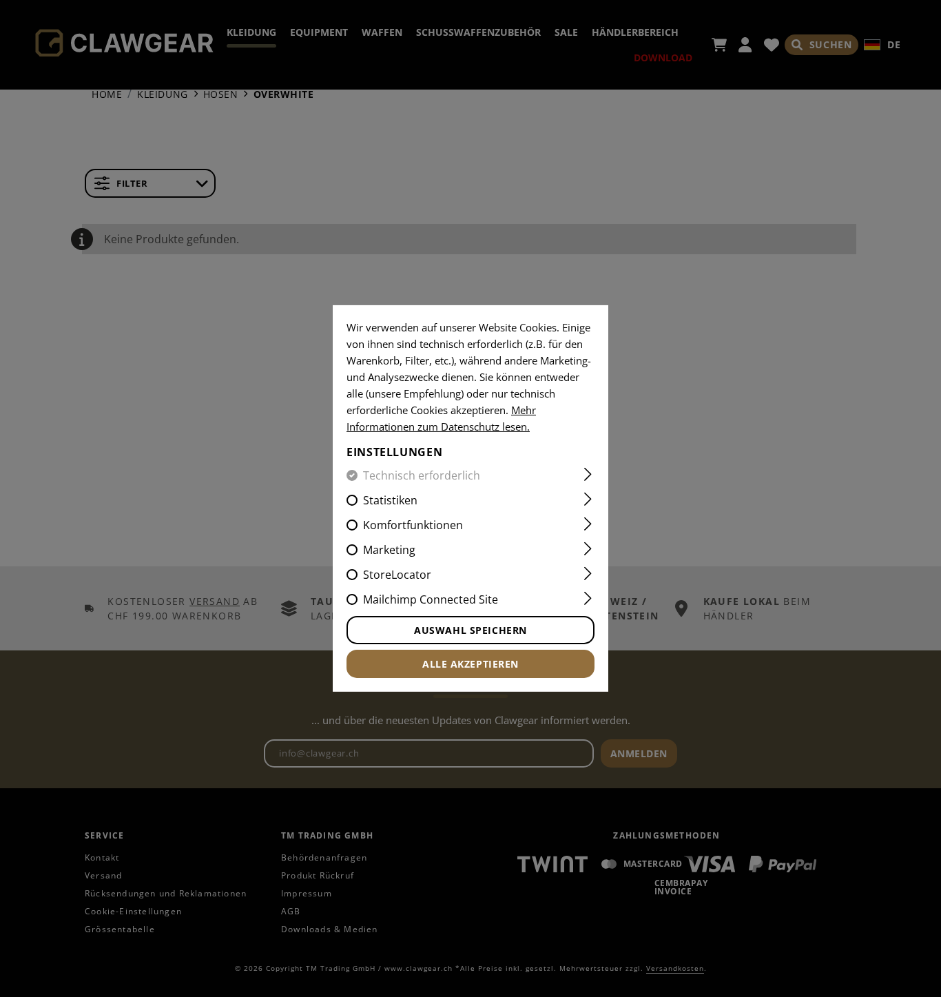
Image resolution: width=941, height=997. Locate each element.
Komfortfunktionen (413, 525)
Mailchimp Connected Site (430, 599)
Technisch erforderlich (421, 475)
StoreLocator (397, 574)
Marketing (389, 549)
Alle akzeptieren (470, 663)
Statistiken (390, 500)
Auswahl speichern (470, 630)
